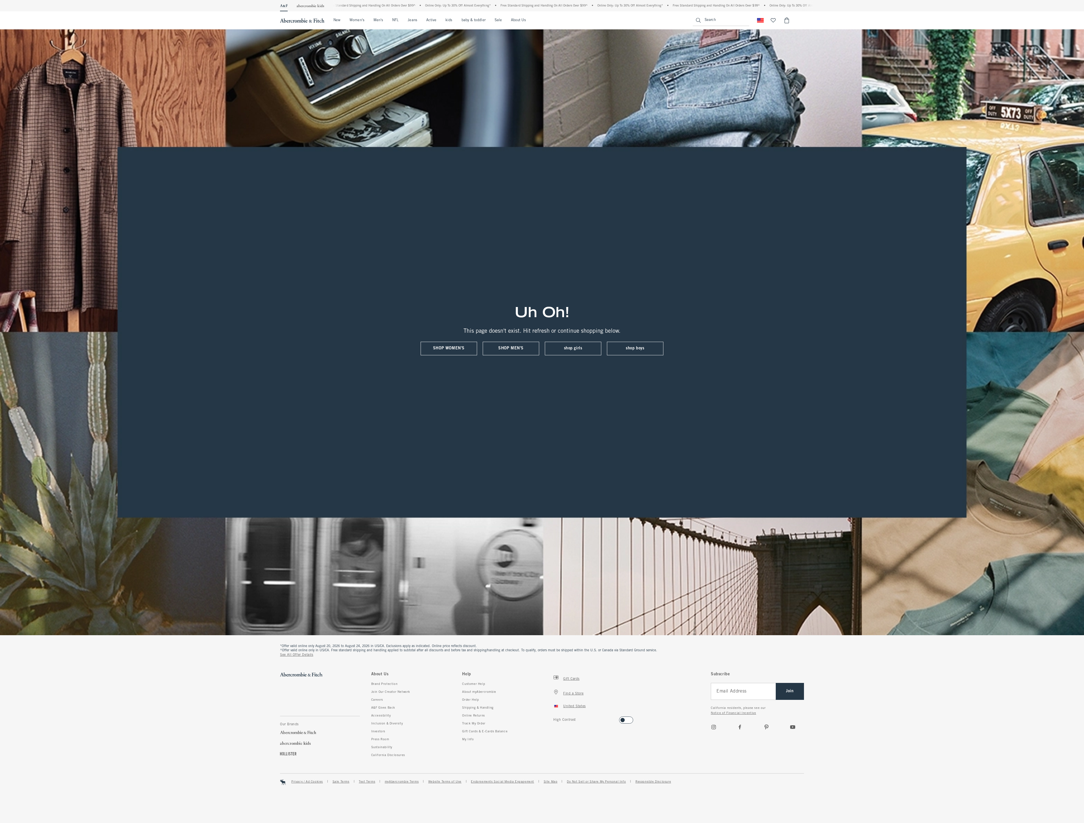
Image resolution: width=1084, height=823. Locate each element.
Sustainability (381, 747)
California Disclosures (388, 755)
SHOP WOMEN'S (449, 348)
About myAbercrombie (479, 692)
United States (574, 706)
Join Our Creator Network (390, 692)
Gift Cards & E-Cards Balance (485, 731)
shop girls (573, 348)
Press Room (380, 739)
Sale (498, 20)
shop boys (635, 348)
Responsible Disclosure (653, 781)
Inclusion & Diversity (387, 723)
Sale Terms (341, 781)
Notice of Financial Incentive (733, 713)
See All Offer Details (296, 655)
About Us (518, 20)
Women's (356, 20)
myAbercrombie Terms (402, 781)
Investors (378, 731)
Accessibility (381, 715)
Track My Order (473, 723)
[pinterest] (766, 727)
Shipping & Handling (477, 707)
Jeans (412, 20)
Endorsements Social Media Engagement (502, 781)
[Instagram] (713, 727)
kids (448, 20)
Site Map (551, 781)
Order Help (470, 699)
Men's (378, 20)
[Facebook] (740, 727)
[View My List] (773, 20)
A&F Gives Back (383, 707)
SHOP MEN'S (511, 348)
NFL (395, 20)
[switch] (555, 718)
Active (431, 20)
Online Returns (473, 715)
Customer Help (473, 684)
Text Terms (367, 781)
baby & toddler (474, 20)
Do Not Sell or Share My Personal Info (596, 781)
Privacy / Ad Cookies (307, 781)
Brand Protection (384, 684)
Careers (377, 699)
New (336, 20)
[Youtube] (792, 727)
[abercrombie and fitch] (302, 20)
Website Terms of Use (445, 781)
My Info (468, 739)
